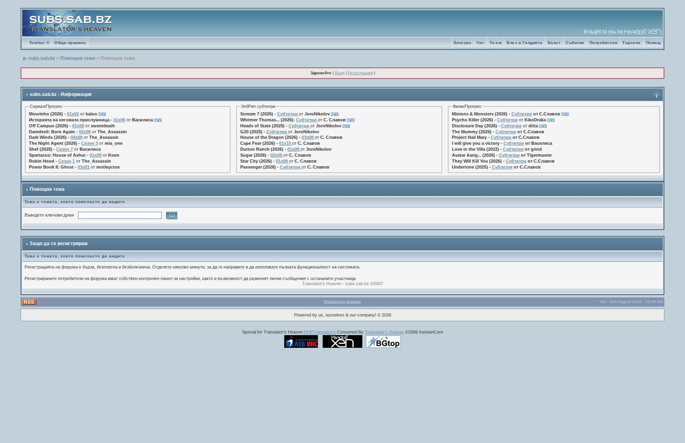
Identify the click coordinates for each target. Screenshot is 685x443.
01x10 (285, 143)
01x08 (78, 125)
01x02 (73, 113)
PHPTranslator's (320, 332)
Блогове (463, 42)
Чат (480, 42)
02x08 (85, 131)
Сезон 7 (64, 149)
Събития (575, 42)
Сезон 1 (66, 161)
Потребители (603, 42)
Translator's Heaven (384, 332)
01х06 (119, 119)
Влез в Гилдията (525, 42)
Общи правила (70, 42)
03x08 (308, 137)
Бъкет (554, 42)
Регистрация (360, 73)
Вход (339, 73)
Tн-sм (496, 42)
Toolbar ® (39, 42)
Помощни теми (77, 58)
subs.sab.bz (41, 58)
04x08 (76, 137)
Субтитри (287, 113)
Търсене (631, 42)
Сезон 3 (89, 143)
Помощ (653, 42)
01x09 (293, 149)
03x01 (84, 167)
